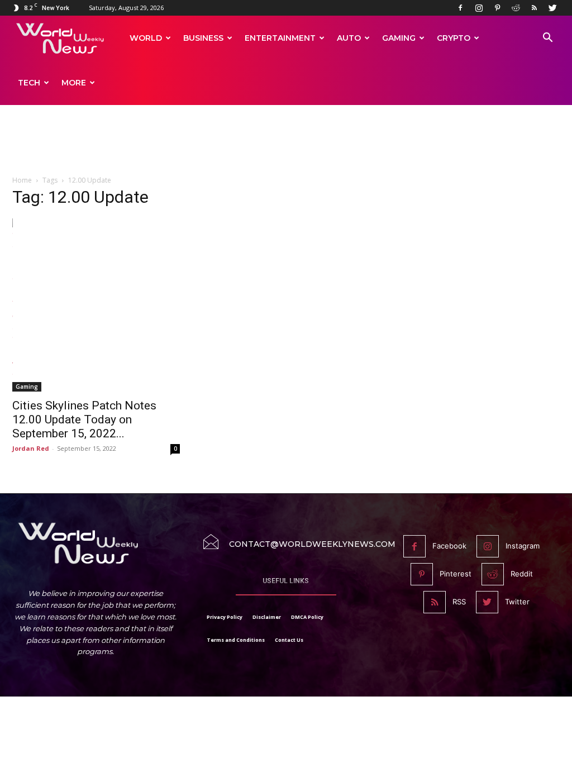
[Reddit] (515, 8)
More (73, 83)
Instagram (523, 545)
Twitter (517, 601)
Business (203, 38)
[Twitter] (552, 8)
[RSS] (534, 8)
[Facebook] (460, 8)
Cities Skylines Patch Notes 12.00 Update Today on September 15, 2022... (84, 419)
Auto (349, 38)
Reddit (522, 573)
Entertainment (280, 38)
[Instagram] (478, 8)
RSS (459, 601)
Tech (29, 83)
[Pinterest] (497, 8)
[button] (547, 39)
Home (22, 180)
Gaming (399, 38)
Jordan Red (30, 448)
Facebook (449, 545)
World (146, 38)
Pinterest (455, 573)
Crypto (453, 38)
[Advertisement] (286, 146)
